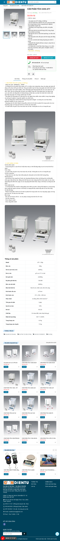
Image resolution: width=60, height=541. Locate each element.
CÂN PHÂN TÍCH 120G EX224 (29, 362)
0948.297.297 (34, 58)
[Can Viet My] (16, 2)
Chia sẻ (37, 79)
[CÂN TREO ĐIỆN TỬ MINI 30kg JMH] (12, 461)
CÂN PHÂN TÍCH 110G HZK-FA (29, 438)
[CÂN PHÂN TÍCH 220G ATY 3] (22, 34)
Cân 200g (50, 334)
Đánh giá (43, 79)
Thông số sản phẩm (27, 79)
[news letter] (24, 533)
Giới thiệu (17, 79)
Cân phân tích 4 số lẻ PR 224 (10, 362)
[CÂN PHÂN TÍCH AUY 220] (30, 404)
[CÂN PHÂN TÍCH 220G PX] (48, 404)
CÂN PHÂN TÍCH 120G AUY (47, 388)
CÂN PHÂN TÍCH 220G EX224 (47, 362)
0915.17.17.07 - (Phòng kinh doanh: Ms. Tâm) (17, 504)
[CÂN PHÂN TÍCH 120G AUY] (48, 379)
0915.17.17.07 (48, 58)
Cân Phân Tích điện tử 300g (25, 334)
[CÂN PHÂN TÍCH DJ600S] (30, 461)
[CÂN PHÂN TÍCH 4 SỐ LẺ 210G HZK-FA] (48, 429)
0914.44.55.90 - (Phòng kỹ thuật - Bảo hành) (16, 506)
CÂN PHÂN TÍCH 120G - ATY (11, 388)
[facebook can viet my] (4, 524)
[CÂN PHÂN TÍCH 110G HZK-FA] (30, 429)
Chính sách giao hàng (50, 486)
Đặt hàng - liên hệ (32, 54)
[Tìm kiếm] (55, 2)
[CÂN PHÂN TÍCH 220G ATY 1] (14, 19)
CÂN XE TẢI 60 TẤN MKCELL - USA (48, 470)
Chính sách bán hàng (50, 484)
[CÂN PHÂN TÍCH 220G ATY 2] (14, 34)
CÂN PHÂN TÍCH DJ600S (28, 470)
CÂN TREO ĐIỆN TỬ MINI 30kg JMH (12, 470)
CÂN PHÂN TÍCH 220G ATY (27, 5)
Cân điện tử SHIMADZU (39, 334)
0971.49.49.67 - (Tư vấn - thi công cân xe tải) (16, 509)
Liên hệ (33, 486)
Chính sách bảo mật (41, 539)
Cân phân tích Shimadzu (10, 334)
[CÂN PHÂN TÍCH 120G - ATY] (12, 379)
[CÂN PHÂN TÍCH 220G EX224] (48, 353)
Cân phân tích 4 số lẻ (14, 5)
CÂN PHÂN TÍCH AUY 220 (28, 413)
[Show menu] (4, 2)
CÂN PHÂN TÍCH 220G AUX (29, 388)
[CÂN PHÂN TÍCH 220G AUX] (30, 379)
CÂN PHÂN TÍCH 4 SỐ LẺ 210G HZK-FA (48, 438)
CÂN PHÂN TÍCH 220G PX (46, 413)
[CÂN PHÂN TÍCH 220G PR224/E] (12, 429)
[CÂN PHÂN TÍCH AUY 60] (12, 404)
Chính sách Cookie (52, 539)
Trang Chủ (5, 5)
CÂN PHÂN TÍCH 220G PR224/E (11, 438)
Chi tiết (6, 366)
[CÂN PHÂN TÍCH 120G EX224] (30, 353)
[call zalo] (57, 534)
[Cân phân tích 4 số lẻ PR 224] (12, 353)
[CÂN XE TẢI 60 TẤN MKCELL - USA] (48, 461)
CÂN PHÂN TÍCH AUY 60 (10, 413)
